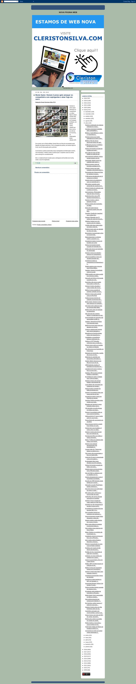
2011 (85, 665)
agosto (87, 121)
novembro (88, 114)
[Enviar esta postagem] (75, 163)
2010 (85, 667)
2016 (85, 654)
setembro (88, 118)
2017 (85, 652)
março (87, 642)
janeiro (87, 646)
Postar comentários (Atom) (44, 224)
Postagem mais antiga (72, 221)
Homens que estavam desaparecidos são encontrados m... (91, 445)
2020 (85, 107)
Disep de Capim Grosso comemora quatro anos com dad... (93, 209)
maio (86, 637)
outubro (87, 116)
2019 (85, 109)
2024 (85, 98)
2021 (85, 105)
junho (87, 635)
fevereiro (88, 644)
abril (86, 640)
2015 (85, 656)
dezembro (88, 111)
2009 (85, 670)
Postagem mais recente (38, 221)
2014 (85, 658)
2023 (85, 100)
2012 (85, 663)
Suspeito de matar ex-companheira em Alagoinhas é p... (94, 262)
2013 (85, 661)
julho (86, 123)
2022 (85, 103)
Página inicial (55, 221)
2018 (85, 649)
